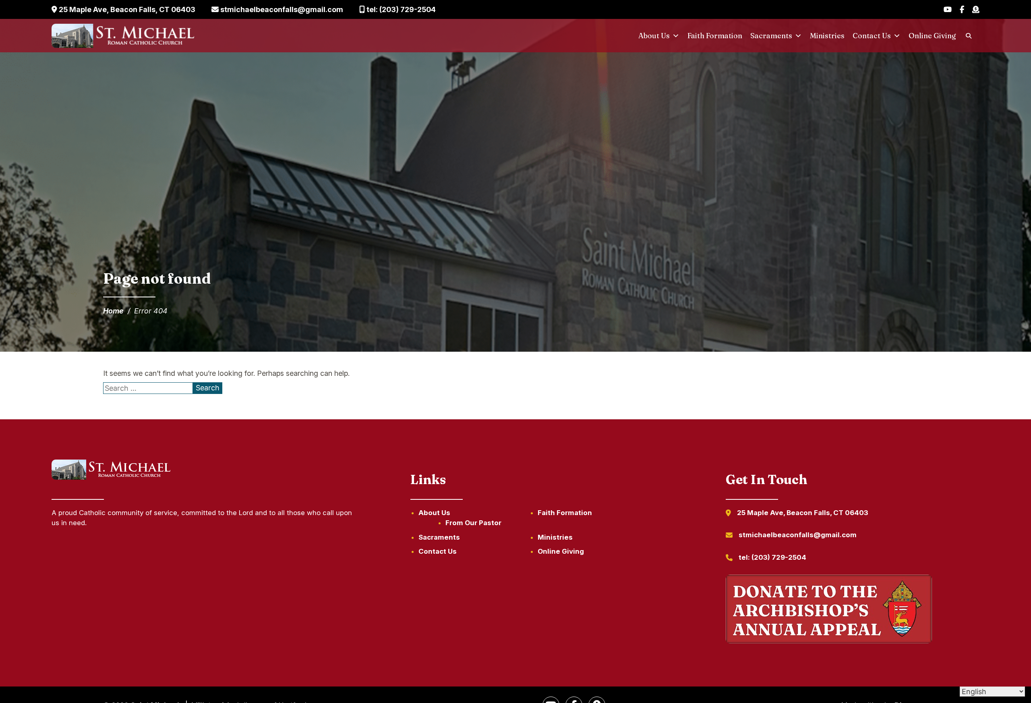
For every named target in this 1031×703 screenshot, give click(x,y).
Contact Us (872, 35)
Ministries (827, 35)
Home (113, 311)
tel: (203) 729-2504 (400, 9)
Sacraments (771, 35)
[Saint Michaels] (124, 36)
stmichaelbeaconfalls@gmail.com (281, 9)
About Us (654, 35)
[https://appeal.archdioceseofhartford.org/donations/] (829, 610)
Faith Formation (714, 35)
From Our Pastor (473, 523)
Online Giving (932, 35)
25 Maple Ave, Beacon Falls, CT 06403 (126, 9)
